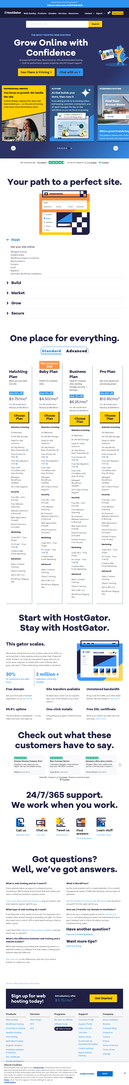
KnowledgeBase (83, 838)
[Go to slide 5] (64, 148)
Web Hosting (30, 13)
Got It (104, 1074)
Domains (52, 13)
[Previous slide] (13, 148)
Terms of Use (38, 1068)
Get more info (12, 959)
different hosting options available (36, 930)
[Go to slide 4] (62, 148)
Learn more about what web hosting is (23, 901)
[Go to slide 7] (68, 148)
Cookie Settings (85, 1048)
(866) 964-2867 (23, 835)
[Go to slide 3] (61, 148)
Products (42, 13)
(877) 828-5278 (76, 5)
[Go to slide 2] (59, 148)
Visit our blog (73, 945)
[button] (100, 13)
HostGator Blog (104, 835)
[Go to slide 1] (57, 148)
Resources (73, 13)
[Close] (125, 1073)
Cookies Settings (87, 1074)
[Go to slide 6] (66, 148)
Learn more (101, 719)
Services (62, 13)
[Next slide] (115, 148)
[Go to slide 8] (70, 148)
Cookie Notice (10, 1082)
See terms (27, 698)
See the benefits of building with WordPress (86, 901)
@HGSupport (62, 835)
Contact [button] (89, 13)
